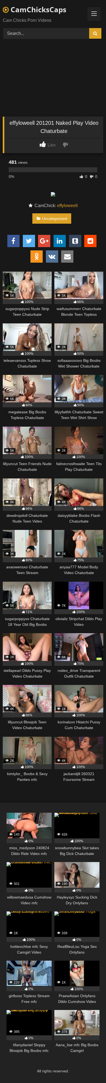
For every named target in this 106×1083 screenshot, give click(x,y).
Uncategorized (54, 218)
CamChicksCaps (37, 9)
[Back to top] (89, 1066)
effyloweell (67, 205)
